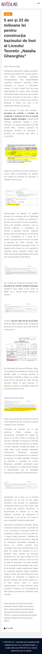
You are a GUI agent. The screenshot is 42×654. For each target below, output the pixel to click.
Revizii (8, 14)
